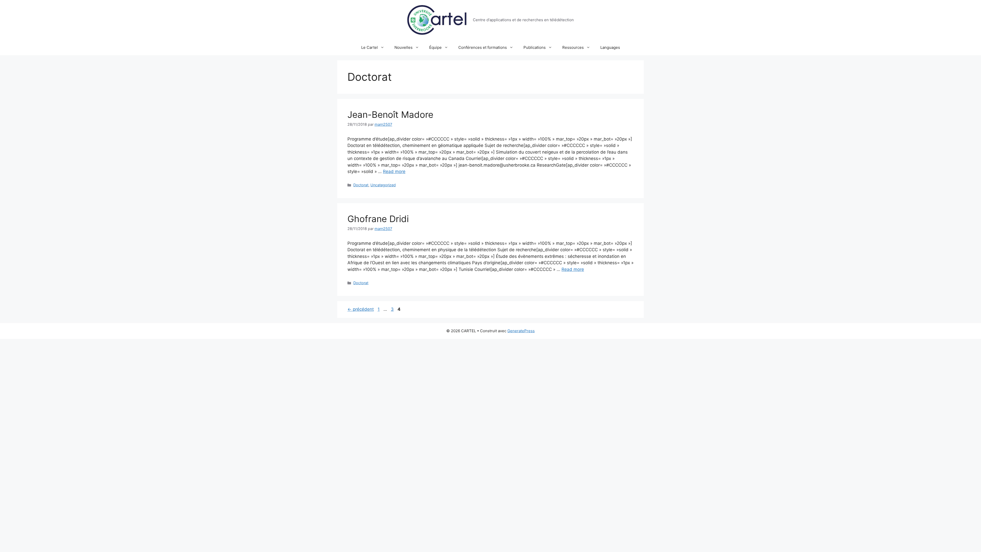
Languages (610, 47)
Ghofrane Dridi (378, 218)
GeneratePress (521, 330)
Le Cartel (369, 47)
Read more (394, 171)
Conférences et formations (482, 47)
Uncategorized (383, 185)
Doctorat (360, 185)
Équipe (435, 47)
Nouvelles (403, 47)
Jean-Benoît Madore (390, 114)
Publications (534, 47)
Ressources (573, 47)
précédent (360, 309)
